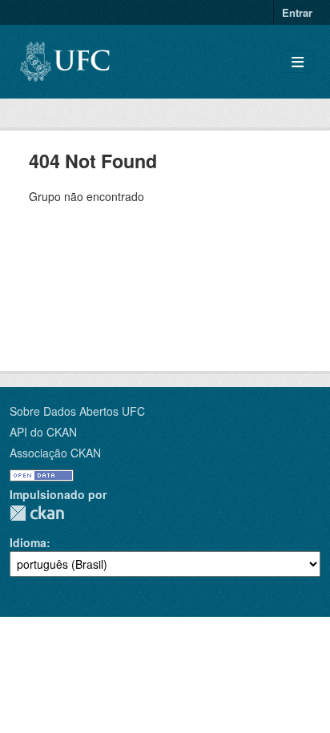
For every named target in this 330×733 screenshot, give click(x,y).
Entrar (297, 12)
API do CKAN (43, 432)
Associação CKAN (55, 453)
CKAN (37, 513)
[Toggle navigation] (297, 62)
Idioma (28, 542)
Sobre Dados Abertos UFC (77, 411)
